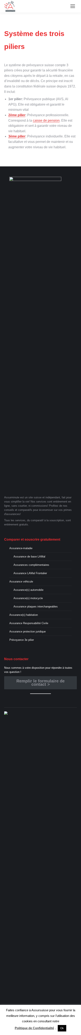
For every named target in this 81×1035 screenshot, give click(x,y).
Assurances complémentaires (31, 564)
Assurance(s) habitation (23, 614)
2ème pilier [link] (16, 115)
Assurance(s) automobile (28, 589)
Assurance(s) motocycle (28, 598)
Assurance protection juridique (27, 631)
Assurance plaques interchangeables (36, 606)
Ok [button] (62, 1028)
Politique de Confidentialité (34, 1028)
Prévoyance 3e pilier (21, 639)
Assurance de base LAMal (29, 556)
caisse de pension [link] (46, 120)
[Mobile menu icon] (73, 6)
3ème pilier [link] (16, 136)
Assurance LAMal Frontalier (30, 573)
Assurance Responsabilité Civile (28, 623)
